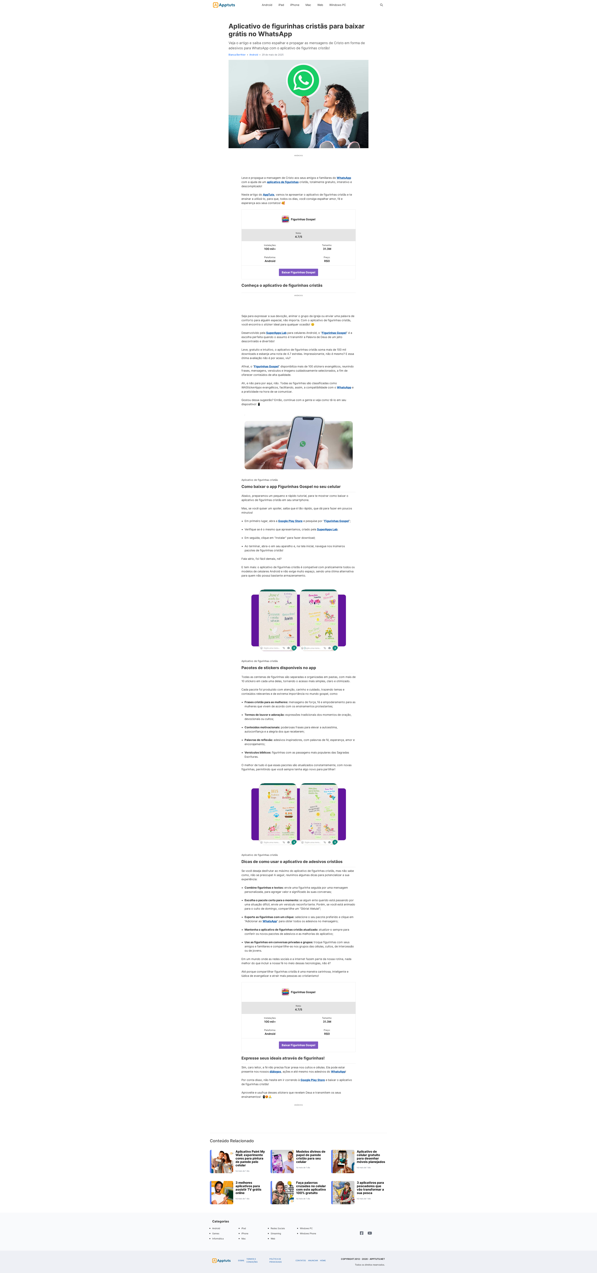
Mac (308, 5)
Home (323, 1260)
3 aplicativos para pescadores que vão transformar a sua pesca (370, 1188)
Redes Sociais (278, 1228)
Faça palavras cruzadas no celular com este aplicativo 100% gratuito (311, 1188)
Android (267, 5)
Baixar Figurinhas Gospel (298, 272)
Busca (352, 5)
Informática (218, 1238)
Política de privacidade (275, 1260)
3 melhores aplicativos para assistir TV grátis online (248, 1188)
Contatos (301, 1260)
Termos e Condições (252, 1260)
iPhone (294, 5)
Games (215, 1233)
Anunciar (313, 1260)
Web (320, 5)
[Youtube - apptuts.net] (370, 1233)
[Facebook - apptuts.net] (361, 1233)
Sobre (241, 1260)
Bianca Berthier (237, 54)
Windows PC (337, 5)
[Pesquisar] (381, 5)
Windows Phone (308, 1233)
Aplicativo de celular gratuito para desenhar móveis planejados (371, 1157)
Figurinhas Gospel (303, 219)
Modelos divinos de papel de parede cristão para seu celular (310, 1157)
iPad (281, 5)
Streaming (276, 1233)
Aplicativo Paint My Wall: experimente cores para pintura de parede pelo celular (250, 1158)
